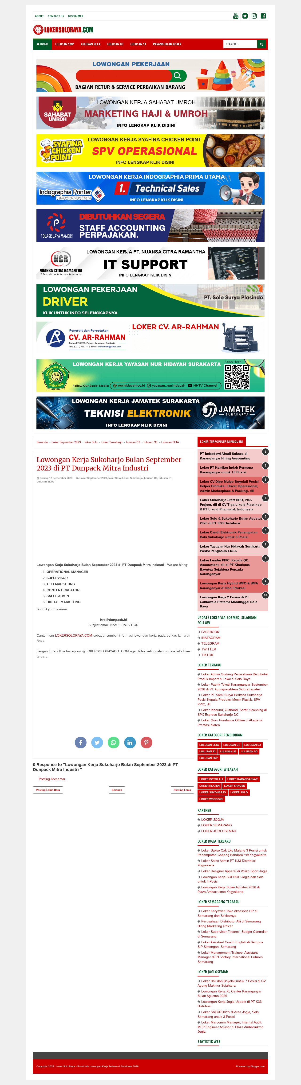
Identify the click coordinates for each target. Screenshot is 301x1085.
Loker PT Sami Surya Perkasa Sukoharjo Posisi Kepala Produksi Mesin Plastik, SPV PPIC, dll (230, 699)
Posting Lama (182, 790)
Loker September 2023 (93, 478)
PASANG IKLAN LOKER (167, 44)
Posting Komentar (52, 779)
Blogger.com (257, 1066)
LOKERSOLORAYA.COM (73, 635)
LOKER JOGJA (212, 819)
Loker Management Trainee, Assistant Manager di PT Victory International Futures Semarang (230, 957)
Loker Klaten (209, 785)
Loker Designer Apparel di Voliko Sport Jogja (234, 871)
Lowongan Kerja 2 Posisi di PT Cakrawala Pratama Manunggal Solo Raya (228, 601)
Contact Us (56, 16)
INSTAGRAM (211, 638)
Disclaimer (75, 16)
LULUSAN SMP (64, 44)
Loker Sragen (234, 785)
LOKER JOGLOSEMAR (218, 831)
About (39, 16)
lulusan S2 (228, 751)
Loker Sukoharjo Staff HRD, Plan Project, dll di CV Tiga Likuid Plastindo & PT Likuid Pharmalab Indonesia (231, 504)
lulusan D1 (231, 744)
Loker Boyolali (211, 779)
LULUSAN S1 (138, 44)
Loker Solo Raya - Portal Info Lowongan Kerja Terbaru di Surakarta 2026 (97, 1066)
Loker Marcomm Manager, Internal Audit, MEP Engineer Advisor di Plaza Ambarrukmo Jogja (230, 1026)
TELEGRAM (210, 643)
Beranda (117, 790)
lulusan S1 (165, 478)
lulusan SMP (208, 758)
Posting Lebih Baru (48, 790)
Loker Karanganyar (242, 779)
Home (44, 44)
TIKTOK (207, 655)
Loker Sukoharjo (132, 478)
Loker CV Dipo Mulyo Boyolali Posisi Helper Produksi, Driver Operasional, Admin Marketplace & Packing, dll (229, 486)
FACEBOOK (210, 632)
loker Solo (114, 478)
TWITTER (208, 649)
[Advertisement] (113, 519)
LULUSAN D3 (115, 44)
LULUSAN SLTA (90, 44)
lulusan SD (249, 751)
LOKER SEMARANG (216, 825)
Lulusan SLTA (45, 481)
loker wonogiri (211, 799)
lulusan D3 (150, 478)
